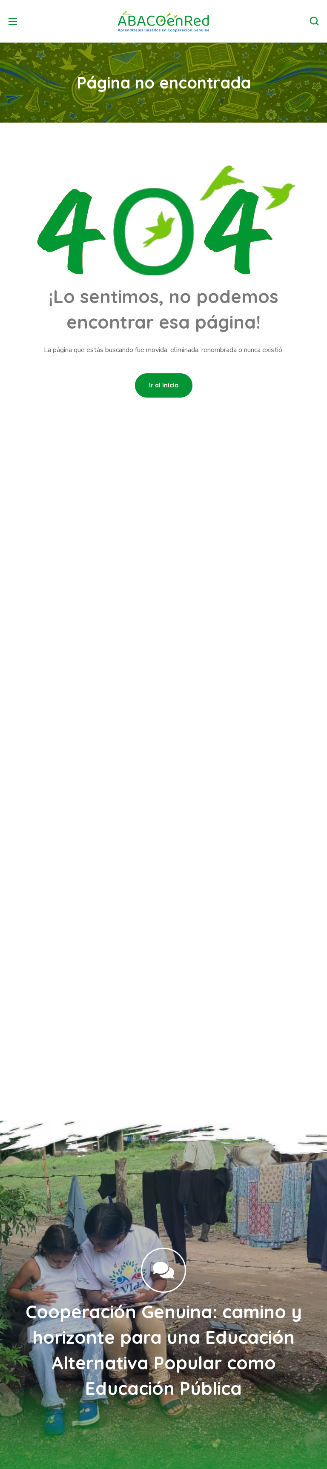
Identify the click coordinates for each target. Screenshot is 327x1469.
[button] (314, 21)
